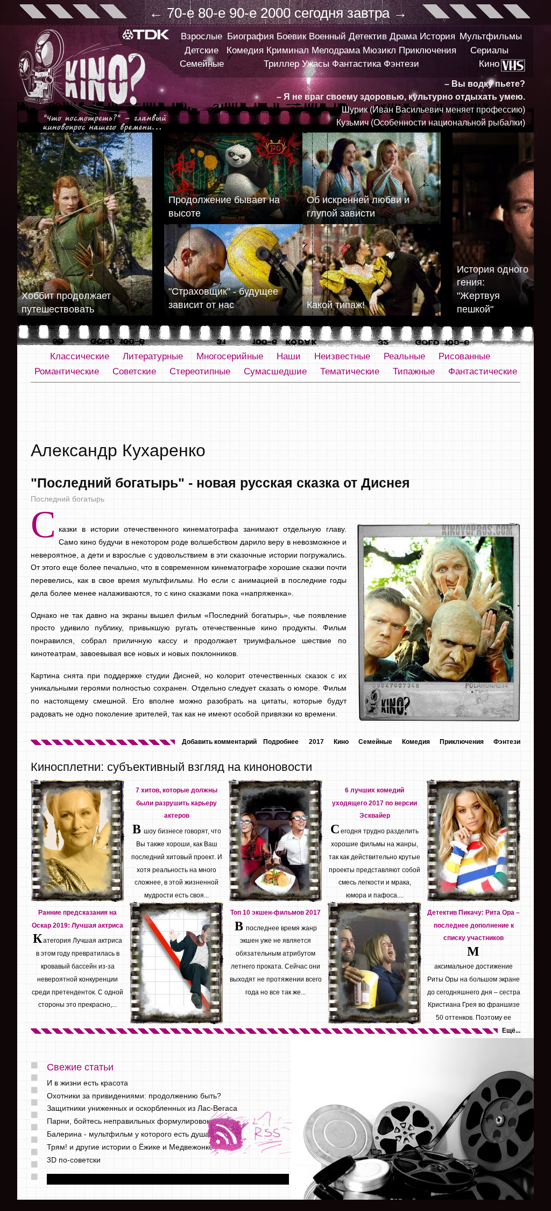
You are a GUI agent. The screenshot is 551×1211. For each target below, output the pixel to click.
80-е (211, 13)
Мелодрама (336, 50)
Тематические (349, 371)
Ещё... (511, 1030)
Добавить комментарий (219, 742)
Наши (289, 356)
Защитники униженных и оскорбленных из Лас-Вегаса (142, 1108)
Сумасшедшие (275, 371)
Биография (250, 36)
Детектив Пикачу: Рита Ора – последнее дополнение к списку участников (473, 925)
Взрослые (201, 36)
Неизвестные (342, 356)
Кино (489, 64)
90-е (243, 13)
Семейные (202, 64)
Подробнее (281, 742)
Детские (201, 50)
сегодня (318, 13)
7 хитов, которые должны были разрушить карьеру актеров (176, 803)
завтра (368, 13)
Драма (403, 36)
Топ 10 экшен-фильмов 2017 (275, 912)
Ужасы (315, 64)
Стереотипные (199, 371)
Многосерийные (229, 356)
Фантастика (356, 64)
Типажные (414, 371)
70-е (180, 13)
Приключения (427, 50)
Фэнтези (401, 64)
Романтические (66, 371)
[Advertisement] (275, 412)
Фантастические (482, 371)
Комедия (245, 50)
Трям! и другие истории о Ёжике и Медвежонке (130, 1147)
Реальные (404, 356)
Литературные (153, 356)
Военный (327, 36)
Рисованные (464, 356)
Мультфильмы (491, 36)
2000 (275, 13)
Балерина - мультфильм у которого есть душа (128, 1134)
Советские (134, 371)
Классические (79, 356)
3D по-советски (74, 1160)
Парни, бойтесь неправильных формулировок (128, 1121)
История (437, 36)
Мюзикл (379, 50)
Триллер (281, 64)
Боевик (291, 36)
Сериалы (489, 50)
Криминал (287, 50)
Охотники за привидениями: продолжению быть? (134, 1095)
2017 (316, 742)
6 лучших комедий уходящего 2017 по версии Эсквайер (374, 803)
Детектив (368, 36)
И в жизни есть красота (87, 1082)
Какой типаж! (336, 305)
